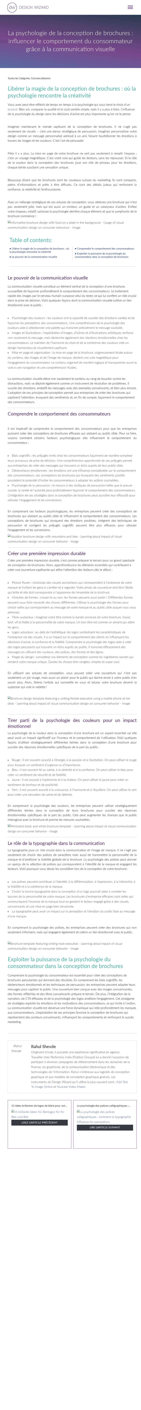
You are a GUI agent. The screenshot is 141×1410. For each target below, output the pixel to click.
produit (12, 109)
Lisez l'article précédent (39, 1122)
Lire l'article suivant (105, 1127)
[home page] (27, 7)
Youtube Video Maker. (71, 1087)
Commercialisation (41, 78)
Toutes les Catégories (19, 78)
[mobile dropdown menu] (130, 7)
